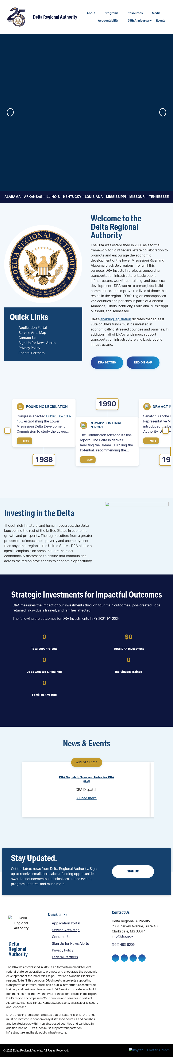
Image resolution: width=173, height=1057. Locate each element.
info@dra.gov (122, 936)
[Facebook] (115, 958)
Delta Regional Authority (55, 17)
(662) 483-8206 (123, 944)
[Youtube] (142, 958)
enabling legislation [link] (115, 319)
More (26, 441)
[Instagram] (133, 958)
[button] (93, 13)
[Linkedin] (124, 958)
